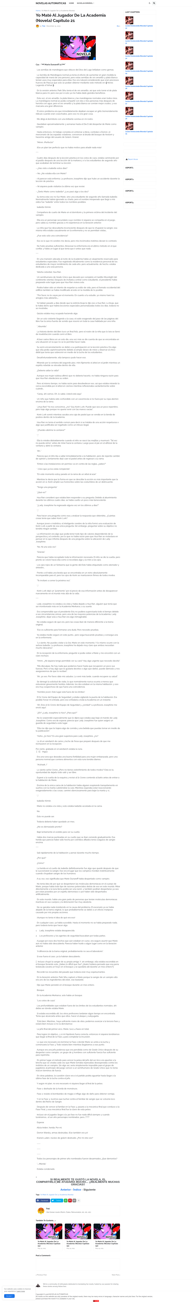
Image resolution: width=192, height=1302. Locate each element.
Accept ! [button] (9, 1296)
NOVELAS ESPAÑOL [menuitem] (85, 3)
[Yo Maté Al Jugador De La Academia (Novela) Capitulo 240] (107, 1231)
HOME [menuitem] (71, 3)
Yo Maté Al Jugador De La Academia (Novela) (58, 10)
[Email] (74, 1200)
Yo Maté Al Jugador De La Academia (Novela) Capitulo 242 (49, 1244)
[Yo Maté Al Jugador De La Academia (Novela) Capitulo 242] (49, 1231)
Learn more (21, 1291)
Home (38, 10)
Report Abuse (133, 159)
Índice (77, 1189)
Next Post (115, 1275)
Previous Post (42, 1275)
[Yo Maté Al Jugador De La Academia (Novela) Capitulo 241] (78, 1231)
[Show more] (79, 1200)
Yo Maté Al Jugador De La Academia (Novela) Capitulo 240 (106, 1244)
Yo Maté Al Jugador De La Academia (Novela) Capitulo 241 (78, 1244)
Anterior (65, 1189)
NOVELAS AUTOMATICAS (51, 3)
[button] (149, 3)
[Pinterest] (70, 1200)
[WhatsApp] (66, 1200)
